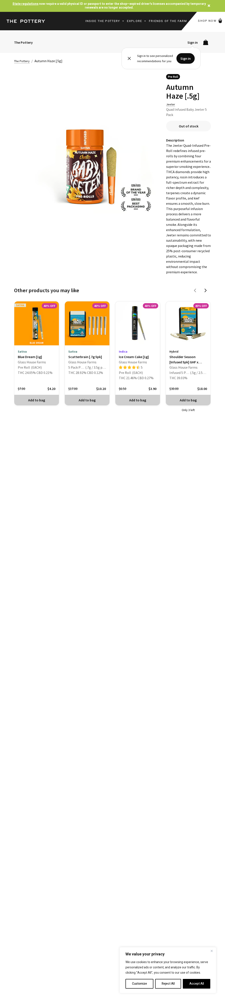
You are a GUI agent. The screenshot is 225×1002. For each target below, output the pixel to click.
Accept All (196, 983)
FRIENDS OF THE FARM (168, 21)
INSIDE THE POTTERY (102, 21)
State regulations (25, 4)
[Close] (211, 950)
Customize (139, 983)
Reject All (168, 983)
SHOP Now (208, 21)
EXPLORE (134, 21)
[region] (168, 970)
